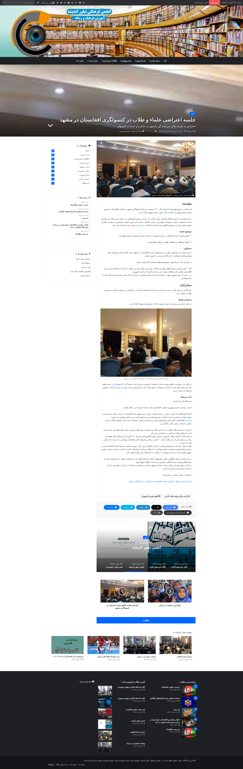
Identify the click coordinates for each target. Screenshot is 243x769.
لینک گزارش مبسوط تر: (182, 481)
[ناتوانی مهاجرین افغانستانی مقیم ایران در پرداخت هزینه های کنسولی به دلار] (189, 722)
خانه (165, 61)
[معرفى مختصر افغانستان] (189, 690)
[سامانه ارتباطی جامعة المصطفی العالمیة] (189, 701)
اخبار (186, 70)
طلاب (165, 212)
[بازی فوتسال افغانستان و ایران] (103, 645)
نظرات (146, 620)
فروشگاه (85, 183)
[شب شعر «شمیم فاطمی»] (105, 713)
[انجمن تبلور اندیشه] (105, 724)
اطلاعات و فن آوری (110, 61)
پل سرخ (177, 709)
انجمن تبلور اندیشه (138, 721)
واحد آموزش (141, 61)
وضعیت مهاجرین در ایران (146, 656)
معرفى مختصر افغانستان (170, 687)
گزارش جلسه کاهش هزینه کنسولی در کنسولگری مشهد (151, 481)
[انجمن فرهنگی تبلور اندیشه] (121, 31)
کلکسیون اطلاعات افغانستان (80, 271)
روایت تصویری (83, 171)
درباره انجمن (155, 61)
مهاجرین (178, 225)
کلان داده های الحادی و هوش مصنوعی (131, 687)
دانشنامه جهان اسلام (83, 259)
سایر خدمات (93, 61)
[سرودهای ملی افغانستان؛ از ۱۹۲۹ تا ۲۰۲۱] (67, 645)
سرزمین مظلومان (173, 729)
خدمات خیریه (84, 179)
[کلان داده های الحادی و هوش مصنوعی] (105, 690)
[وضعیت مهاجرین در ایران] (139, 645)
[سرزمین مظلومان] (189, 732)
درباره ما (82, 764)
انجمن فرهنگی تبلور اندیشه (150, 760)
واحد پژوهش (126, 61)
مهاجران (188, 420)
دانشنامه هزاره (85, 276)
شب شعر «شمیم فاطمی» (198, 3)
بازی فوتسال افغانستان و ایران (108, 656)
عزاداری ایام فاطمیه (184, 656)
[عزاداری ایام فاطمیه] (175, 645)
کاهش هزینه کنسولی (150, 496)
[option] (146, 547)
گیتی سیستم (86, 267)
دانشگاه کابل (85, 263)
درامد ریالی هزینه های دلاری (176, 496)
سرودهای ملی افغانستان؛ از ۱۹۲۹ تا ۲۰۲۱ (68, 656)
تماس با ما (80, 61)
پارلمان (141, 225)
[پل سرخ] (189, 712)
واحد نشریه (84, 155)
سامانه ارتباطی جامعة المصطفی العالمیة (165, 698)
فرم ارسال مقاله (62, 764)
